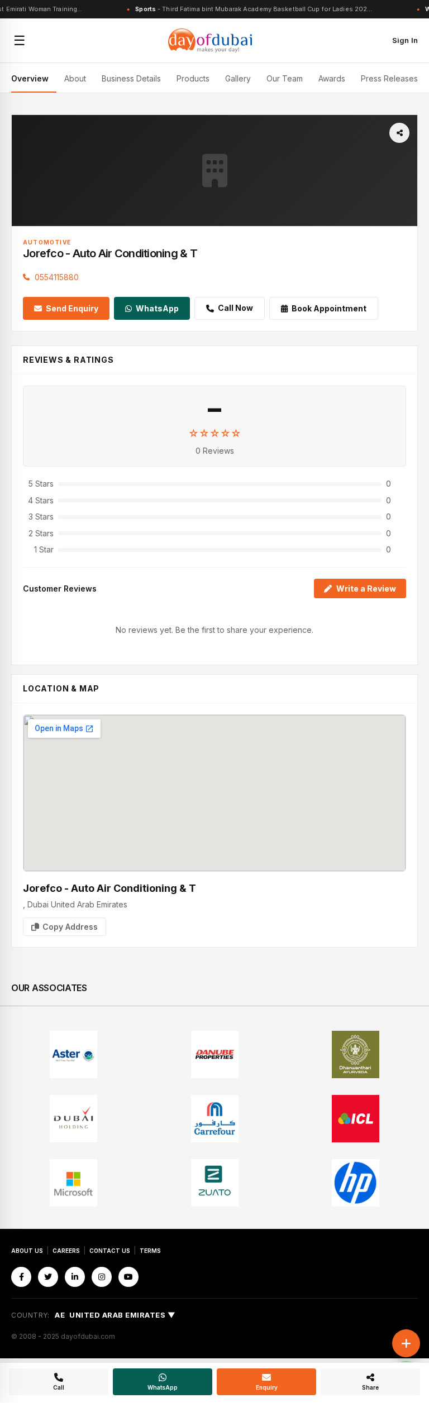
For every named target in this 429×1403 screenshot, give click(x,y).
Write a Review (366, 588)
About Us (27, 1250)
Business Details (131, 78)
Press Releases (389, 78)
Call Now (235, 308)
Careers (66, 1250)
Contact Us (109, 1250)
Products (193, 78)
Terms (150, 1250)
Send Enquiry (72, 308)
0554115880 (57, 277)
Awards (331, 78)
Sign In (405, 40)
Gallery (238, 78)
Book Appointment (329, 308)
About (75, 78)
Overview (30, 78)
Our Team (284, 78)
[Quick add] (406, 1343)
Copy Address (70, 926)
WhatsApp (157, 308)
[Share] (399, 133)
